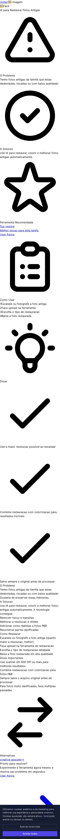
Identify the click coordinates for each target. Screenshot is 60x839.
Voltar (3, 2)
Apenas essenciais (30, 826)
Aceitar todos (30, 833)
